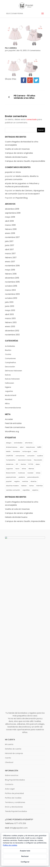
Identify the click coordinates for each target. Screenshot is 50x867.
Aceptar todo (25, 851)
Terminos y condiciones (15, 802)
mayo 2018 (10, 217)
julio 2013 (9, 302)
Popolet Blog (22, 198)
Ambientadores (11, 447)
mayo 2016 (10, 269)
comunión (31, 456)
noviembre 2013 (12, 294)
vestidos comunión (13, 490)
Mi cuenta (9, 744)
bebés (8, 451)
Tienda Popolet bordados (16, 811)
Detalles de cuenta (13, 749)
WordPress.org (12, 431)
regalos (17, 481)
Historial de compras (14, 753)
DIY (17, 464)
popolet (11, 50)
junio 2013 (9, 306)
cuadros (40, 456)
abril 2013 (9, 314)
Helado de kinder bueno (16, 157)
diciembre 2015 (12, 278)
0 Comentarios (34, 50)
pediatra (22, 477)
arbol (21, 447)
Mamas (31, 469)
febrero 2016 (11, 273)
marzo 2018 (10, 225)
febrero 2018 (11, 229)
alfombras (28, 443)
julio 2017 (9, 241)
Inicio (18, 172)
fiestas (23, 464)
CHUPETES (9, 456)
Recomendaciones (13, 408)
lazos (17, 469)
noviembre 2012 (12, 334)
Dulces (8, 375)
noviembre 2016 (12, 265)
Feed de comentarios (15, 427)
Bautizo (8, 350)
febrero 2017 (11, 257)
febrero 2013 (11, 322)
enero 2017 (10, 261)
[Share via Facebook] (23, 81)
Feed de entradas (13, 423)
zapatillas (26, 490)
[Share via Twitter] (36, 81)
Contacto (9, 784)
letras (24, 469)
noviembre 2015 (12, 282)
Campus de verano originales (19, 153)
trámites (39, 486)
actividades (18, 443)
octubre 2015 (11, 286)
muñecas (21, 473)
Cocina (8, 354)
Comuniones (10, 358)
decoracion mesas (24, 460)
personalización (33, 477)
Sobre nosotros (11, 775)
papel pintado (11, 477)
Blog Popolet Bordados (15, 780)
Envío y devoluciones (14, 807)
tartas (31, 486)
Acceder (9, 419)
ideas (38, 464)
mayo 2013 (10, 310)
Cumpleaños (10, 362)
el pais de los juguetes (15, 183)
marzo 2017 (10, 253)
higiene (8, 387)
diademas (9, 464)
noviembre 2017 (12, 237)
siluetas (33, 481)
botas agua (27, 451)
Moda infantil (10, 395)
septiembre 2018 (12, 213)
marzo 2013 (10, 318)
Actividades (10, 346)
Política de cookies (10, 845)
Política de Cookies (13, 798)
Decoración (10, 366)
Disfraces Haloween (13, 371)
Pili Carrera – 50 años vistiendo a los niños (24, 97)
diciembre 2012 (12, 330)
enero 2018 (10, 233)
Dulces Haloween (12, 379)
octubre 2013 (11, 298)
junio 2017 (9, 245)
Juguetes (9, 391)
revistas (25, 481)
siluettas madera (12, 486)
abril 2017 (9, 249)
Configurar (25, 862)
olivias (38, 473)
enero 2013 (10, 326)
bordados (16, 451)
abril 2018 (9, 221)
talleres (24, 486)
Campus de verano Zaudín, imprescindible (25, 161)
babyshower (30, 447)
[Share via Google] (30, 81)
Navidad (8, 399)
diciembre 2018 (12, 209)
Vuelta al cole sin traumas (17, 149)
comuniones (20, 456)
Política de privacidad (14, 793)
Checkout (9, 762)
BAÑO (39, 447)
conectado (31, 119)
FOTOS (30, 464)
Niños (7, 403)
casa (35, 451)
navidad (30, 473)
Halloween (9, 383)
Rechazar (25, 856)
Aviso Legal (10, 789)
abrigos (8, 443)
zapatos (35, 490)
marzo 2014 (10, 290)
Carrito (8, 758)
